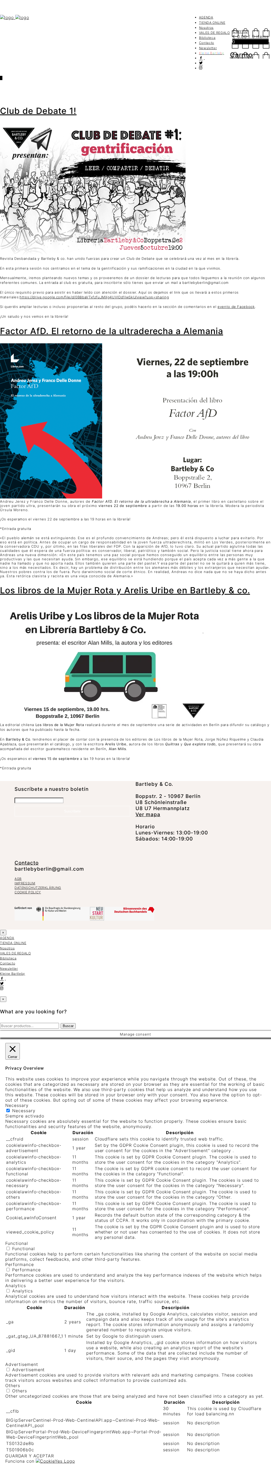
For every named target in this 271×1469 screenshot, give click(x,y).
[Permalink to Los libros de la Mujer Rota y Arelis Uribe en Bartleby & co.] (107, 720)
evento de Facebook (236, 306)
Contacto (206, 43)
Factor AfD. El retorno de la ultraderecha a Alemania (111, 331)
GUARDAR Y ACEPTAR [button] (29, 1455)
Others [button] (12, 1385)
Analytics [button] (15, 1285)
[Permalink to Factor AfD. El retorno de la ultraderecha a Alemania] (135, 497)
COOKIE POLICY (28, 892)
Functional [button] (16, 1243)
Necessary (23, 1110)
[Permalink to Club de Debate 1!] (93, 254)
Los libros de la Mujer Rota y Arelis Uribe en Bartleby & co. (125, 590)
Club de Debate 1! (38, 111)
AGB (18, 879)
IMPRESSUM (25, 883)
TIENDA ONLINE (212, 23)
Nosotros (206, 28)
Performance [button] (19, 1264)
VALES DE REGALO (214, 33)
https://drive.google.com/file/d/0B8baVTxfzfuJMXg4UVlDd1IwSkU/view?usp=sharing (94, 297)
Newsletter (208, 48)
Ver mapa (148, 814)
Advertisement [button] (21, 1364)
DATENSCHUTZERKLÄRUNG (38, 888)
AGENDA (206, 17)
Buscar (68, 1026)
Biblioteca (207, 38)
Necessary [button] (17, 1105)
